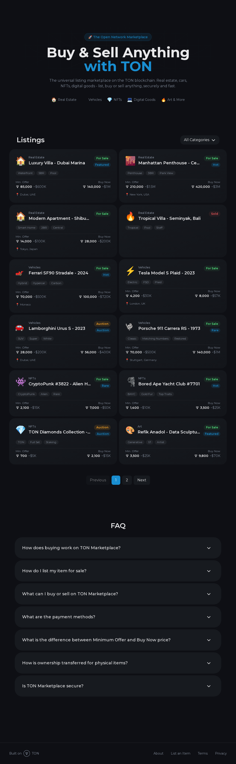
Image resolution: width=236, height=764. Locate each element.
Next (141, 480)
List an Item (180, 753)
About (158, 753)
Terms (203, 753)
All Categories (196, 140)
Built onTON (24, 753)
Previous (98, 480)
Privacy (221, 753)
